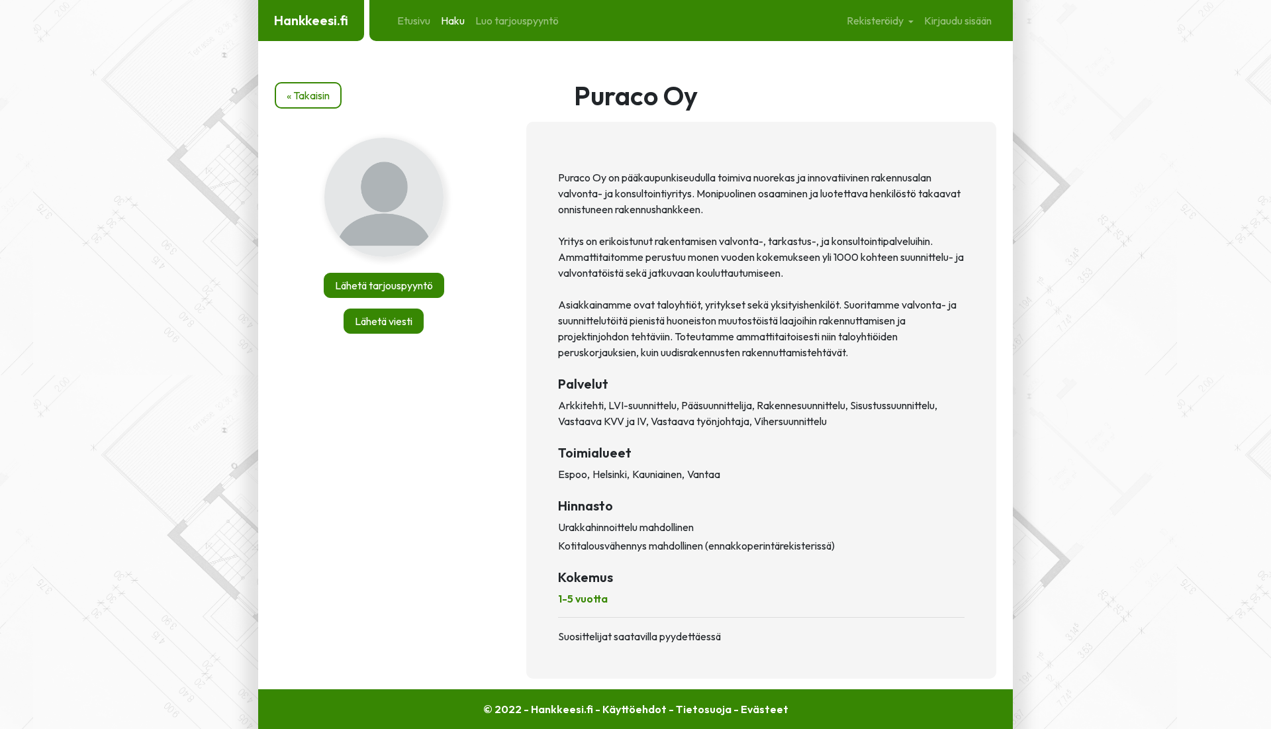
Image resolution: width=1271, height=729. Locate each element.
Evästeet (764, 709)
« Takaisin (308, 95)
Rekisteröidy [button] (876, 20)
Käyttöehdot (634, 709)
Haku (453, 20)
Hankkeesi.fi (311, 20)
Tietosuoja (703, 709)
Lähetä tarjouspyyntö (384, 285)
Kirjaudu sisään (958, 20)
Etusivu (413, 20)
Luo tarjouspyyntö (517, 20)
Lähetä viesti (383, 321)
